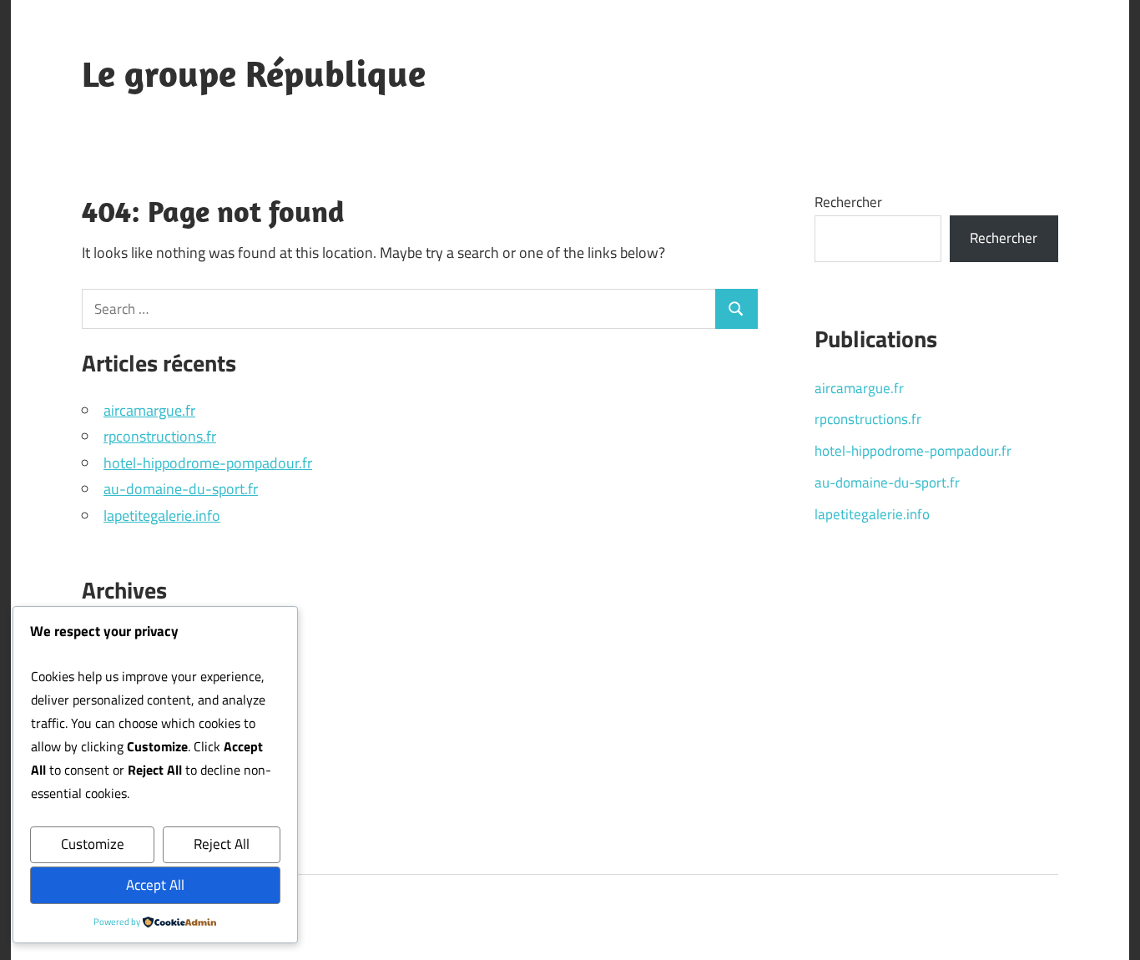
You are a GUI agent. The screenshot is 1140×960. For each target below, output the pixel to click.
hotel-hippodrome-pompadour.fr (207, 463)
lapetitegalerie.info (161, 515)
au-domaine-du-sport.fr (180, 488)
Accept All (155, 885)
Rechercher (848, 202)
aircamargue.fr (149, 410)
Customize (92, 844)
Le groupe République (254, 73)
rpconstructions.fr (159, 436)
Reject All (222, 844)
